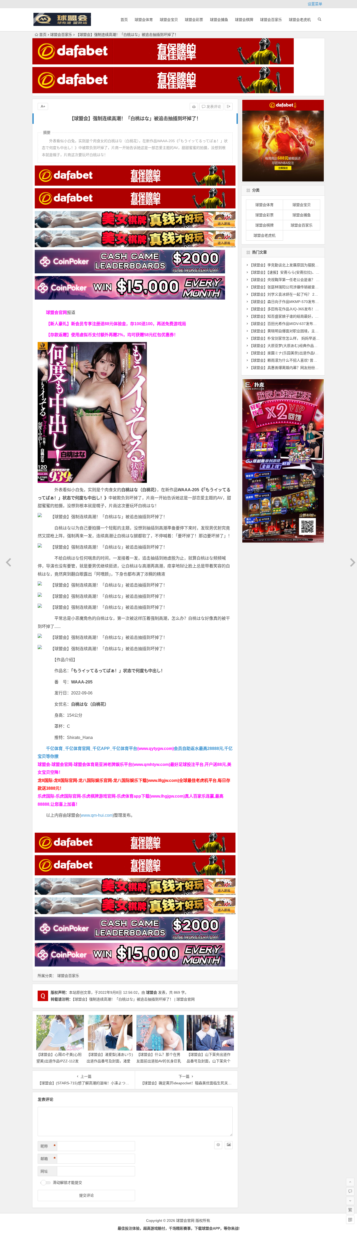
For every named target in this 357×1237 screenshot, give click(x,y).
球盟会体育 (144, 20)
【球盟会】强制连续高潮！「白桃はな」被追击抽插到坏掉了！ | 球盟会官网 (134, 999)
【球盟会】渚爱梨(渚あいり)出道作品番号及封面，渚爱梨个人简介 (110, 1061)
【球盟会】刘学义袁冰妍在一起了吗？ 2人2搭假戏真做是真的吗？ (303, 294)
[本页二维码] (350, 1220)
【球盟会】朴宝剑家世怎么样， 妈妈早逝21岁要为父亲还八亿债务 (303, 338)
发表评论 (213, 106)
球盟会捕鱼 (219, 20)
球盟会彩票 (194, 20)
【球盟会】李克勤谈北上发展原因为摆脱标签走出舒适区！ (296, 265)
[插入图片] (229, 1145)
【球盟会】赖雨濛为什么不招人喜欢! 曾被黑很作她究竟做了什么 (301, 360)
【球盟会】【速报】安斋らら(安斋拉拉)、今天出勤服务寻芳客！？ (302, 272)
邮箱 (48, 1159)
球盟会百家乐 (271, 20)
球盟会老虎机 (300, 20)
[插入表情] (218, 1145)
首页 (124, 20)
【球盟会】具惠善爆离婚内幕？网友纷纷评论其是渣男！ (295, 368)
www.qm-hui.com (97, 815)
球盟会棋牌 (244, 20)
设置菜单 (315, 4)
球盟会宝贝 (169, 20)
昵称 (48, 1146)
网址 (44, 1171)
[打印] (194, 106)
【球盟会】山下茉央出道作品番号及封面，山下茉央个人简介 (209, 1061)
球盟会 (151, 992)
